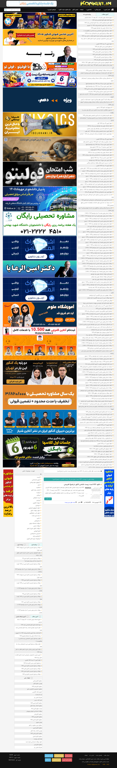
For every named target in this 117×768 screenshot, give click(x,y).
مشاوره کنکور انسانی (37, 736)
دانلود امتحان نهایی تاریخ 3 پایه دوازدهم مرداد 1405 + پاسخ (98, 224)
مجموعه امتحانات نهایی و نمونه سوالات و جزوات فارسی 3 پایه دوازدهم (96, 390)
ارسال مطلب (106, 755)
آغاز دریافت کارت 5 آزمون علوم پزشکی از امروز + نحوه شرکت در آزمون (96, 99)
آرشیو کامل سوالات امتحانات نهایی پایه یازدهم (101, 277)
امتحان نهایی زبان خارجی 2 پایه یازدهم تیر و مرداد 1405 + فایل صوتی (96, 168)
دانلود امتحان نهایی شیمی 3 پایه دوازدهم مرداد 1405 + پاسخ (98, 221)
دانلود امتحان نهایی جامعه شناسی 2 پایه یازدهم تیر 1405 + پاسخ (97, 256)
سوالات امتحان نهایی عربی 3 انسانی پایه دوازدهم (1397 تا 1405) (97, 322)
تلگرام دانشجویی (56, 760)
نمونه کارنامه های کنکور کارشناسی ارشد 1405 (102, 20)
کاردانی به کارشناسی (35, 534)
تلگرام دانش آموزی (67, 760)
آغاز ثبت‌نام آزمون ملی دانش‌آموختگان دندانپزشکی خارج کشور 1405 (96, 200)
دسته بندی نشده (36, 516)
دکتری (38, 518)
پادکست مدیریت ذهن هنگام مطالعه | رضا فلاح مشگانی (99, 163)
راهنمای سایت (99, 755)
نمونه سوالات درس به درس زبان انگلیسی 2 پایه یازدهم (99, 298)
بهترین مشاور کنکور (37, 683)
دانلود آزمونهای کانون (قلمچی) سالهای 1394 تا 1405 (100, 449)
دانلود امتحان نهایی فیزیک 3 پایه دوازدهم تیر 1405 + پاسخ (98, 218)
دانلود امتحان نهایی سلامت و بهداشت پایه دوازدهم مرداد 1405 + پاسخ (96, 189)
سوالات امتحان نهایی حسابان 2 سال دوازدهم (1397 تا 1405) (98, 375)
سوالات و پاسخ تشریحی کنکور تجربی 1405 (102, 49)
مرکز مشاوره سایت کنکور (65, 9)
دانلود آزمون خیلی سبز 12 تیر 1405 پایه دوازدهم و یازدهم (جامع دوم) (96, 441)
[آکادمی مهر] (40, 347)
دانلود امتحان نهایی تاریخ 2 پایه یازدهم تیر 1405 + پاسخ (99, 316)
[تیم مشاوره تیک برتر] (40, 397)
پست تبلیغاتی (36, 498)
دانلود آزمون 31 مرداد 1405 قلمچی (104, 44)
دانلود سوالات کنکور (35, 510)
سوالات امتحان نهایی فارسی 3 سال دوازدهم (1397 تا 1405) (98, 388)
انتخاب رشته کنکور (35, 490)
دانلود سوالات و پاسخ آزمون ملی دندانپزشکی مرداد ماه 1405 (98, 33)
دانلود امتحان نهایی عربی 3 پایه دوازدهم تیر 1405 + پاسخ (99, 179)
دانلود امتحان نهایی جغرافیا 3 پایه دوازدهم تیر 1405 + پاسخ (98, 359)
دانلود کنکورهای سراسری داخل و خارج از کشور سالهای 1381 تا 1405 (97, 62)
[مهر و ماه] (40, 21)
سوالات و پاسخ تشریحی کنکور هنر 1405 (103, 60)
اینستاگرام (48, 760)
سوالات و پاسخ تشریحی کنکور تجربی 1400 (31, 580)
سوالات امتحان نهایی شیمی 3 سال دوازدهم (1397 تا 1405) (98, 248)
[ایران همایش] (40, 223)
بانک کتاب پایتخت (38, 739)
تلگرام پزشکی (69, 756)
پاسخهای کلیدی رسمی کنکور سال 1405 (103, 46)
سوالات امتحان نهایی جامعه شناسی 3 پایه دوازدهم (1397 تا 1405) (97, 263)
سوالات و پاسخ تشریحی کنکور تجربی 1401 (31, 602)
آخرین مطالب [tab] (105, 14)
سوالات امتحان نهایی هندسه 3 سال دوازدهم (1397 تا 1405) (98, 213)
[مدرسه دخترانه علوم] (40, 314)
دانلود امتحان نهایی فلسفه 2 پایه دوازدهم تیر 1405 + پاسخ (99, 242)
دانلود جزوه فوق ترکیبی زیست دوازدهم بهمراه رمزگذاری (100, 380)
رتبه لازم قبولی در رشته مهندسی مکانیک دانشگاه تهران (100, 433)
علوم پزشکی (98, 9)
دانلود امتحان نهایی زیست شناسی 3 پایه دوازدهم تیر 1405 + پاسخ (97, 282)
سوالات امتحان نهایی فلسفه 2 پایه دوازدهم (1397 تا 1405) (99, 271)
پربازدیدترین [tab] (34, 545)
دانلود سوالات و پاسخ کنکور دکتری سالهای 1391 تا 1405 (99, 457)
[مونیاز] (40, 422)
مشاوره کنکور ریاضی (37, 681)
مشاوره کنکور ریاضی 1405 (36, 733)
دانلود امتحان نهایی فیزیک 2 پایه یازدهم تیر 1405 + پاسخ (99, 234)
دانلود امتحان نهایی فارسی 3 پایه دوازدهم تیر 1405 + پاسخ (98, 383)
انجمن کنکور (75, 9)
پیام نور (38, 500)
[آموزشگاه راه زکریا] (40, 463)
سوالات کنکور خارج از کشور (33, 528)
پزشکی (38, 495)
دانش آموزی (107, 9)
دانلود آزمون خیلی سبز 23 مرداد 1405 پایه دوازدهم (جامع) (99, 86)
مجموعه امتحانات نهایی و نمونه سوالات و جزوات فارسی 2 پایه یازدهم (96, 401)
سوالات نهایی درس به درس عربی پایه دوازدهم (101, 330)
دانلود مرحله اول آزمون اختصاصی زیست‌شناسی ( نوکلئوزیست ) (98, 31)
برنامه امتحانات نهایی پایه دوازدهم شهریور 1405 (101, 28)
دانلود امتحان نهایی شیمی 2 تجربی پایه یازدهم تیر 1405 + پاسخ (97, 232)
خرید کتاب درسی (38, 700)
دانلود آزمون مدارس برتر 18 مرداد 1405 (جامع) (101, 158)
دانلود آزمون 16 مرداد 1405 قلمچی (104, 166)
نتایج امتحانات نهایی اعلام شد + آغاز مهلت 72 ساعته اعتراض (98, 17)
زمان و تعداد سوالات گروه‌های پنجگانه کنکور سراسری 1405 (99, 70)
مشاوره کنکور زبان (38, 744)
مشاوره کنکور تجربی (37, 728)
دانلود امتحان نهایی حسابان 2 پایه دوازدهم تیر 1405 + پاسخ (98, 356)
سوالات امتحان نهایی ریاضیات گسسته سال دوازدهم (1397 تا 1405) (97, 343)
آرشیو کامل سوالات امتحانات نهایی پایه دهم (102, 279)
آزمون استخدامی (36, 480)
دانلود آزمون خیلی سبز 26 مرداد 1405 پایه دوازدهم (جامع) (99, 84)
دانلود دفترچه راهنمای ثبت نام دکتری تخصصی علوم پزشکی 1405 (97, 115)
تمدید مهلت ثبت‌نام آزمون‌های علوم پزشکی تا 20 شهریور (99, 229)
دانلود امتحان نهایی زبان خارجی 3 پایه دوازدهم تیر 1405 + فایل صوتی (96, 240)
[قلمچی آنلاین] (40, 331)
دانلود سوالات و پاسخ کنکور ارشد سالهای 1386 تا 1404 (100, 393)
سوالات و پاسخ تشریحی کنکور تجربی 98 (31, 594)
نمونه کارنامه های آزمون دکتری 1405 (104, 308)
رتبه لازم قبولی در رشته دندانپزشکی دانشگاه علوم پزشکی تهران (98, 430)
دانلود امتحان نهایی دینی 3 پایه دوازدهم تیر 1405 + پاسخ (99, 396)
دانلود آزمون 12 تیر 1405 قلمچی (104, 443)
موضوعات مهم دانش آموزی (33, 539)
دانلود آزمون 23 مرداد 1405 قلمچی (104, 139)
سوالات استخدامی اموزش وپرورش (34, 711)
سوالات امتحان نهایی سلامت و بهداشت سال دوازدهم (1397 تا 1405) (96, 258)
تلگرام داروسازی (48, 756)
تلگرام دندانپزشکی (59, 756)
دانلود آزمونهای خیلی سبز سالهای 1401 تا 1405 (101, 451)
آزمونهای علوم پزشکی (35, 482)
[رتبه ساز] (40, 54)
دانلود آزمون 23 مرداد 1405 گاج (105, 123)
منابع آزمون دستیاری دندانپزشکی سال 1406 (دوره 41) (100, 226)
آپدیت (38, 477)
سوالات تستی (36, 526)
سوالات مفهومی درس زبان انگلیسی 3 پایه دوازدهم (100, 295)
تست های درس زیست (70, 502)
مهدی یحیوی (39, 722)
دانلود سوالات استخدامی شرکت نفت (34, 742)
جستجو (5, 10)
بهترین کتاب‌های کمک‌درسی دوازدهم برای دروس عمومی (99, 128)
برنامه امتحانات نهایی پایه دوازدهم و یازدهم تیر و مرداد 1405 (98, 428)
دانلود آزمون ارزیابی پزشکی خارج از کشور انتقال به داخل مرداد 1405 (97, 36)
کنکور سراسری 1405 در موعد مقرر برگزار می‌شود (101, 361)
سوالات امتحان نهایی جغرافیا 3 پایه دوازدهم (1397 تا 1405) (98, 377)
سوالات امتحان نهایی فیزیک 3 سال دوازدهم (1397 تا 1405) (98, 269)
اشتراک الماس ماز (38, 697)
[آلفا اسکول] (40, 99)
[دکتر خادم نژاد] (40, 446)
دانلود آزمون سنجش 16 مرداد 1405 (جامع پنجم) (101, 147)
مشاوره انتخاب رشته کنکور (36, 706)
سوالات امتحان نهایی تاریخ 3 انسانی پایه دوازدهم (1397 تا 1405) (97, 250)
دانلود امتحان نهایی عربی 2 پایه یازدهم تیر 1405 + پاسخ (99, 253)
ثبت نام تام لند (38, 695)
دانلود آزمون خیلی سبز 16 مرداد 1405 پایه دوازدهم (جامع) (99, 144)
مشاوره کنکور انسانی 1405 (36, 720)
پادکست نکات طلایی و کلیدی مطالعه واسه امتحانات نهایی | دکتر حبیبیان (96, 422)
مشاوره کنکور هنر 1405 (37, 686)
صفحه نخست (97, 471)
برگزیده (38, 493)
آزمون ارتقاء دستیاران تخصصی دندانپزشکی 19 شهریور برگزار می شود (96, 417)
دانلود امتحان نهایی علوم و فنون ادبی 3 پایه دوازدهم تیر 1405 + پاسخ (96, 184)
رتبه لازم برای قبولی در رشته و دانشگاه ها (103, 446)
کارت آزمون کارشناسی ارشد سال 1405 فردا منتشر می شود (99, 414)
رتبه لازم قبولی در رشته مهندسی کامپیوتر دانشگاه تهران (100, 435)
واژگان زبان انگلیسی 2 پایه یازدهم (104, 300)
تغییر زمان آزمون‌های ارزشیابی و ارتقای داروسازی (101, 459)
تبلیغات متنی (27, 678)
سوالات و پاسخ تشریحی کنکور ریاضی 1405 (102, 52)
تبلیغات (81, 9)
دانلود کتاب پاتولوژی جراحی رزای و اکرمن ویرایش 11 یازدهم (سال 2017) (95, 404)
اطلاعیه (38, 487)
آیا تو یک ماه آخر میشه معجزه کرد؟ (33, 561)
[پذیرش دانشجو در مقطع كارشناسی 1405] (40, 199)
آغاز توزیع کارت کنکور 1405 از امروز (104, 107)
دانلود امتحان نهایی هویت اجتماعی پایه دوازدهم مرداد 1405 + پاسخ (96, 173)
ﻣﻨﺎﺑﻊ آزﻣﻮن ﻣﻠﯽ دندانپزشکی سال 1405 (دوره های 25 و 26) (98, 192)
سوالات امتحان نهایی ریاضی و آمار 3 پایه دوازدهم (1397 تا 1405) (97, 345)
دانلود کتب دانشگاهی (35, 513)
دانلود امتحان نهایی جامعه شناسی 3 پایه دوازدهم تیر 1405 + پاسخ (97, 237)
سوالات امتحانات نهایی (34, 523)
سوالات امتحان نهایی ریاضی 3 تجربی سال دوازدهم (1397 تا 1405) (97, 372)
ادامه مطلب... (48, 499)
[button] (40, 474)
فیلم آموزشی (37, 531)
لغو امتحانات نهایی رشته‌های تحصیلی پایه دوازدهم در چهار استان (97, 369)
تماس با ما (91, 755)
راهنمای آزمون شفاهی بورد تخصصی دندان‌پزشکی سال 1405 (98, 311)
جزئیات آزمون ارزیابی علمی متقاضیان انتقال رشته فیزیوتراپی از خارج (96, 465)
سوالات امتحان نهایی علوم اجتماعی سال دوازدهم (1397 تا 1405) (97, 266)
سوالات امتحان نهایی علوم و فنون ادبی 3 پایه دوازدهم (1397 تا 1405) (96, 216)
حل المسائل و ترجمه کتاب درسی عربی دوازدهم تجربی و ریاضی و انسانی (95, 324)
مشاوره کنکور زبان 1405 (36, 717)
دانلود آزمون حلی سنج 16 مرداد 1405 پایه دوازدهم (100, 160)
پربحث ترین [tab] (20, 545)
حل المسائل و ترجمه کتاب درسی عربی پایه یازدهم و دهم (99, 327)
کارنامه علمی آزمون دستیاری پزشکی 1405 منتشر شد (100, 91)
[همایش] (40, 372)
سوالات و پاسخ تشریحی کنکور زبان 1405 (103, 57)
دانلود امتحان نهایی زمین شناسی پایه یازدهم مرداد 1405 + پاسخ (97, 187)
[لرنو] (40, 149)
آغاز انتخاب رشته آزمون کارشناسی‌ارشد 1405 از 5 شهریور (99, 25)
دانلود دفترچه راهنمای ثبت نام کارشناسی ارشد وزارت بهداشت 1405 (97, 155)
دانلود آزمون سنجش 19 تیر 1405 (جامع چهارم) (101, 150)
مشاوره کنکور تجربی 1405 (36, 703)
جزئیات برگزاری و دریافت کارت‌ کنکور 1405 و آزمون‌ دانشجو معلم (97, 142)
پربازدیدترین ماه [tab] (87, 14)
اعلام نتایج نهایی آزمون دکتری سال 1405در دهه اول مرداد (99, 335)
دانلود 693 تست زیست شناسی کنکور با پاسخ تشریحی (82, 484)
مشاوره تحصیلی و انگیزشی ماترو (34, 689)
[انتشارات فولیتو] (40, 174)
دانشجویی (89, 9)
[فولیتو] (40, 66)
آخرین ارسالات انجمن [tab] (21, 617)
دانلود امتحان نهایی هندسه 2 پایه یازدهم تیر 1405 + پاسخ (99, 176)
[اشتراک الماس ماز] (40, 248)
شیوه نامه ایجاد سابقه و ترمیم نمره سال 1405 (101, 398)
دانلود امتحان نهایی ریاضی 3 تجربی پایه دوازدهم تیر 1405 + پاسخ (97, 314)
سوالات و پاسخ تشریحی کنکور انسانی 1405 (102, 54)
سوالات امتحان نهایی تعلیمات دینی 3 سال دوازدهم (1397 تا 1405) (97, 420)
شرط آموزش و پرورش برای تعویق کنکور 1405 (102, 332)
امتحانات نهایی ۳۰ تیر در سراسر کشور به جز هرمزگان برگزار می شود (97, 306)
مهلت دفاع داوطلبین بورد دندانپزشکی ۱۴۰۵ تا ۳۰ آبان (100, 467)
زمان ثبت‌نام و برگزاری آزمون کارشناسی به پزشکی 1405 (99, 348)
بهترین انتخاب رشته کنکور (36, 731)
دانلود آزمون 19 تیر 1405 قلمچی (104, 425)
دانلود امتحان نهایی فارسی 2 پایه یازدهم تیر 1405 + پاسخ (99, 385)
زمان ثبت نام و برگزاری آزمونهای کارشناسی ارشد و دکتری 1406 (98, 89)
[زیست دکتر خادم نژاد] (40, 79)
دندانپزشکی (37, 521)
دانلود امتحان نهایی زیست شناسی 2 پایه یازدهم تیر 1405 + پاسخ (97, 171)
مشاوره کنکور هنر (38, 714)
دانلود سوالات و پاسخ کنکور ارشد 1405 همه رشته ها (100, 287)
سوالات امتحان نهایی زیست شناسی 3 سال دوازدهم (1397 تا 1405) (97, 340)
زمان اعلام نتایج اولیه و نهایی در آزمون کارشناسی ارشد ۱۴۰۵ (98, 364)
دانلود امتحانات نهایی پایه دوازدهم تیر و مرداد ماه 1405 (99, 126)
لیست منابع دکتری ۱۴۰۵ (36, 709)
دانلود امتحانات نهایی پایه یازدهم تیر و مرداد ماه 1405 (100, 152)
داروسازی (38, 505)
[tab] (28, 474)
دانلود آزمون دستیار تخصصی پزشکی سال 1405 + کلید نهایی (98, 131)
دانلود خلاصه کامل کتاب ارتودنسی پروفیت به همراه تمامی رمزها (97, 303)
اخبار (39, 485)
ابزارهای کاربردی (52, 9)
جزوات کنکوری (36, 503)
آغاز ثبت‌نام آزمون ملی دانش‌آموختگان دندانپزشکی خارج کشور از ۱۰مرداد (95, 462)
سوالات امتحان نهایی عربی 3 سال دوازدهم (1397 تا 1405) (99, 319)
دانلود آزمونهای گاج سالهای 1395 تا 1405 (103, 454)
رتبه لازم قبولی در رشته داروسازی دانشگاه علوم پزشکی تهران (98, 438)
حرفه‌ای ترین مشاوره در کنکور (35, 725)
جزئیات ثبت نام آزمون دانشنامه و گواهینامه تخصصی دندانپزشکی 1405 (96, 367)
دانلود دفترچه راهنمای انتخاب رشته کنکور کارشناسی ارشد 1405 (98, 23)
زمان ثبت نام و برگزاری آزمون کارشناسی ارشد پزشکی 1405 (99, 412)
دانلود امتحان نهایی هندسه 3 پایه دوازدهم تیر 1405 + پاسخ (98, 181)
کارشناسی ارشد (36, 536)
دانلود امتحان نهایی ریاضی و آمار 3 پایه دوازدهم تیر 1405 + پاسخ (97, 285)
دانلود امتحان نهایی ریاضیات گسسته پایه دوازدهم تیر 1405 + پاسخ (97, 261)
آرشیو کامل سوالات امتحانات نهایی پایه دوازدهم (101, 274)
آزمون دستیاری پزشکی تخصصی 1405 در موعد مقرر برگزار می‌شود (97, 338)
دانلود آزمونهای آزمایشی (34, 508)
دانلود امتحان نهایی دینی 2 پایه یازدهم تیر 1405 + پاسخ (99, 245)
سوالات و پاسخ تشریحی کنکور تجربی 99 (31, 558)
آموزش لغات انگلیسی (37, 692)
